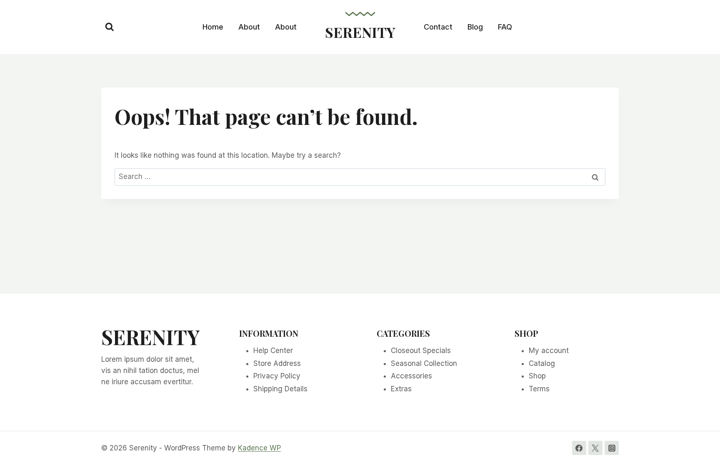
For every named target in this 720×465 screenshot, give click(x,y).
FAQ (505, 26)
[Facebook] (579, 448)
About (249, 26)
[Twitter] (595, 448)
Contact (438, 26)
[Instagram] (612, 448)
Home (212, 26)
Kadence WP (259, 448)
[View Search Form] (109, 27)
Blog (475, 26)
